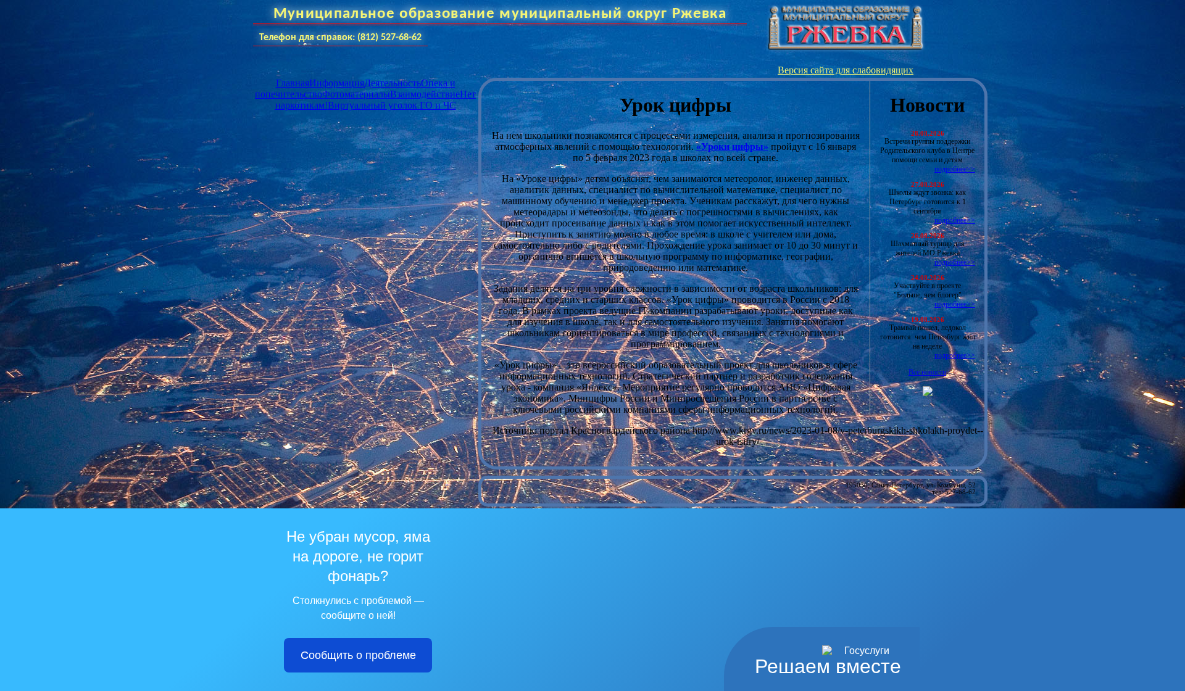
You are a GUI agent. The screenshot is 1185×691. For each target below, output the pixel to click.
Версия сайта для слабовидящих (845, 70)
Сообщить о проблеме (358, 655)
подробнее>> (954, 169)
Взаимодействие (425, 94)
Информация (336, 83)
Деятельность (392, 83)
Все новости (927, 372)
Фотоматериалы (356, 94)
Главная (292, 83)
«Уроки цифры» (732, 146)
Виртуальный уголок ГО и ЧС (392, 105)
